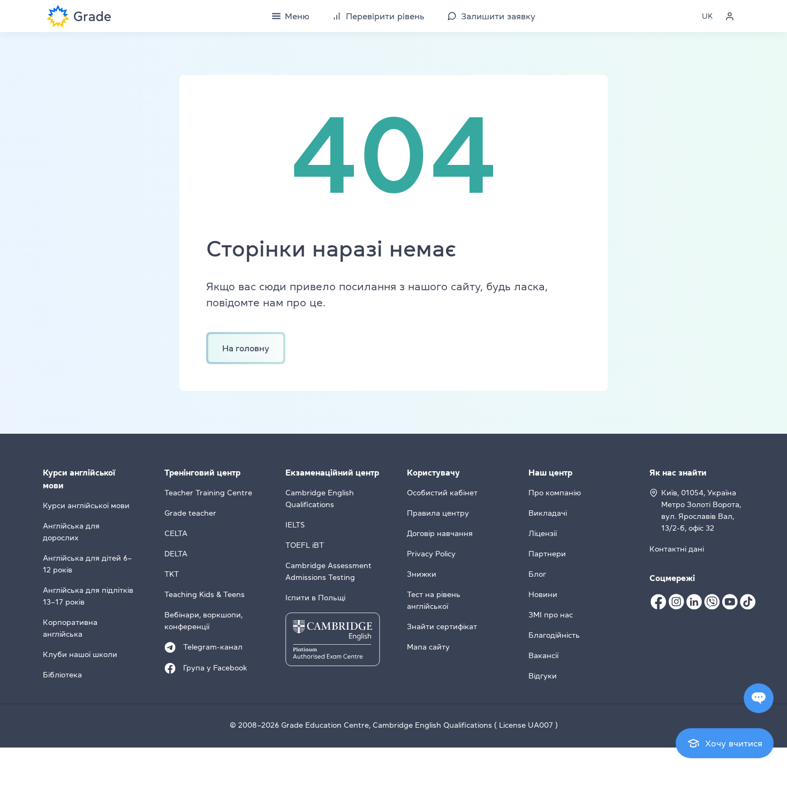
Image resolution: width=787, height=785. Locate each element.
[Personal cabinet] (729, 16)
